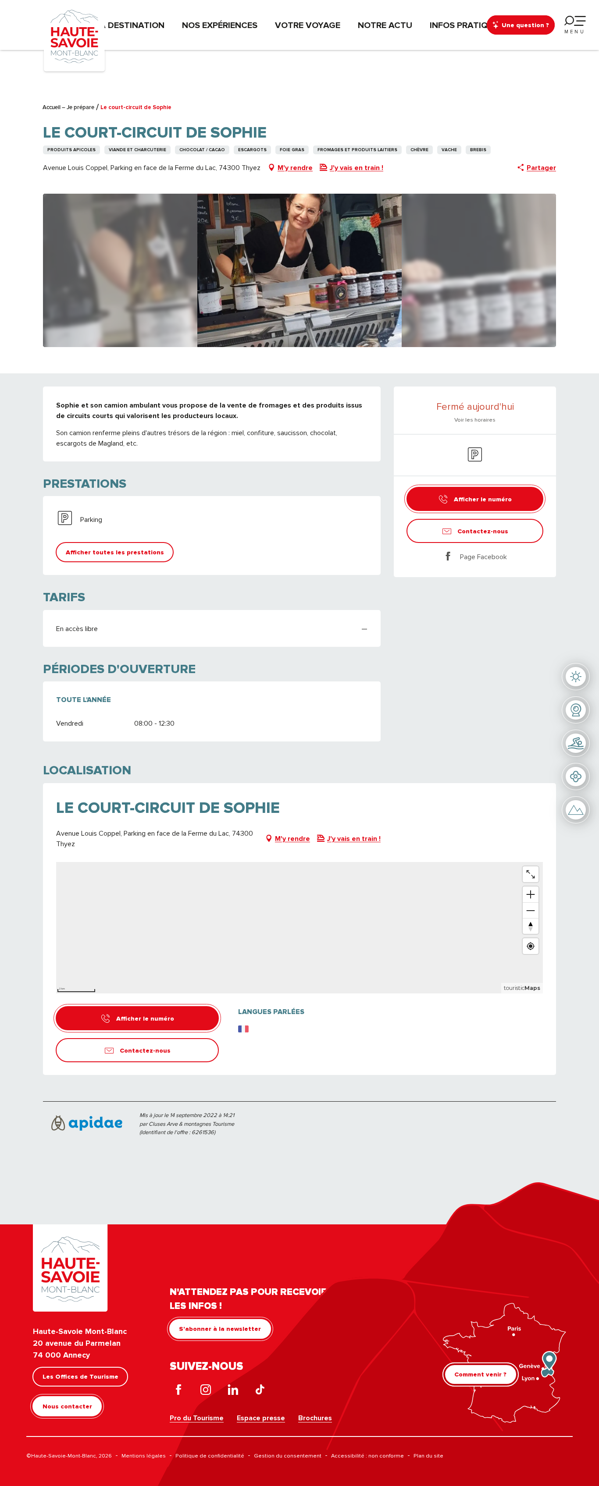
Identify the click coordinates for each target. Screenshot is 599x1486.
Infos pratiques (467, 25)
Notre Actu (385, 25)
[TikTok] (260, 1391)
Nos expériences (219, 25)
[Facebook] (178, 1391)
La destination (129, 25)
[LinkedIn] (233, 1391)
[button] (299, 270)
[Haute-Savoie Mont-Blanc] (74, 35)
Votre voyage (307, 25)
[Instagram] (205, 1391)
